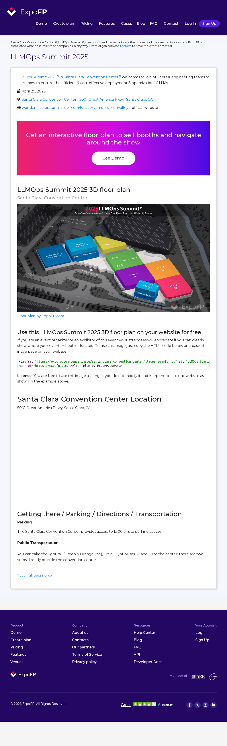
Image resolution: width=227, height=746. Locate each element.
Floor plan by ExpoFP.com (40, 316)
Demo (41, 23)
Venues (16, 662)
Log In (190, 23)
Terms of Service (87, 654)
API (137, 654)
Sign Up (209, 23)
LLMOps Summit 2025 (38, 77)
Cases (126, 23)
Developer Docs (148, 662)
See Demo (113, 158)
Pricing (86, 23)
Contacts (80, 640)
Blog (141, 23)
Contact (171, 23)
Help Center (144, 633)
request (125, 46)
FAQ (154, 23)
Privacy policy (84, 662)
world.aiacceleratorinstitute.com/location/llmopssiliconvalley (75, 108)
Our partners (83, 647)
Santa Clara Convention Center (92, 77)
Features (107, 23)
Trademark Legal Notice (34, 575)
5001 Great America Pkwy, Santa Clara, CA (116, 99)
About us (80, 633)
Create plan (63, 23)
